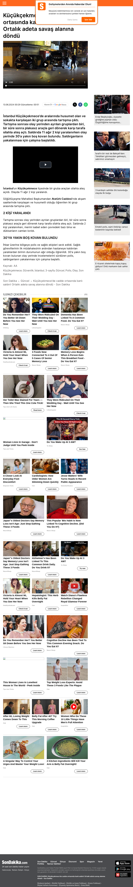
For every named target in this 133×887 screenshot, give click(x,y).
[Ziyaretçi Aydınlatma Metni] (69, 885)
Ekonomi (73, 861)
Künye (26, 870)
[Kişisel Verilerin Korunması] (47, 885)
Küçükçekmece (27, 188)
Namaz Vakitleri (54, 864)
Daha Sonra (72, 20)
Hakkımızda (6, 870)
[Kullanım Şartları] (43, 883)
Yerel (100, 861)
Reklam (14, 870)
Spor (82, 861)
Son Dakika (42, 861)
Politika (40, 864)
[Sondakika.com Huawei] (123, 874)
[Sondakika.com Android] (123, 868)
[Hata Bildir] (85, 885)
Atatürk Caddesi (62, 198)
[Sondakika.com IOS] (123, 862)
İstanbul (8, 188)
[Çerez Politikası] (94, 883)
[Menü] (4, 3)
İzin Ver (88, 19)
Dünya (63, 861)
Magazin (91, 861)
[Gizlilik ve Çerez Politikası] (76, 883)
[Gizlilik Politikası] (58, 883)
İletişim (20, 870)
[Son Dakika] (15, 862)
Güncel (53, 861)
